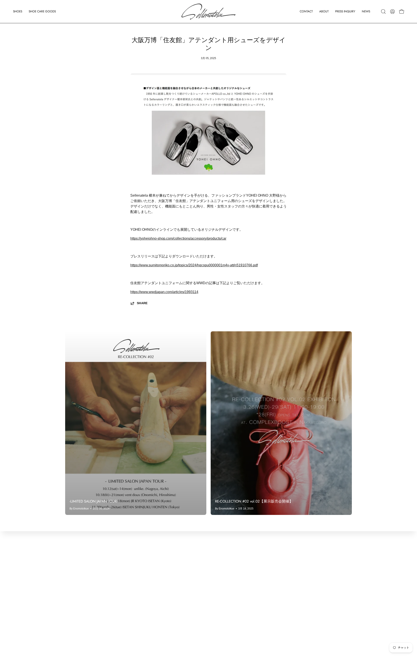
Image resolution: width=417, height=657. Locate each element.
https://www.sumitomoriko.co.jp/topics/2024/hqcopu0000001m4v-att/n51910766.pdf (194, 265)
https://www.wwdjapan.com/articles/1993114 (164, 292)
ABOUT (71, 570)
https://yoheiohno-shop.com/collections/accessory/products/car (178, 238)
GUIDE (70, 613)
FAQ (68, 620)
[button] (17, 11)
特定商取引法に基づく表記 (145, 592)
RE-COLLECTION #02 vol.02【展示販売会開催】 (254, 501)
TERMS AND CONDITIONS (146, 577)
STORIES (73, 592)
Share (142, 303)
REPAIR (71, 599)
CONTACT (73, 563)
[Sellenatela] (208, 11)
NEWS (70, 585)
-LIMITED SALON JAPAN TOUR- (93, 501)
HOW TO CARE (77, 606)
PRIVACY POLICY (138, 585)
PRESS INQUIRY (79, 577)
